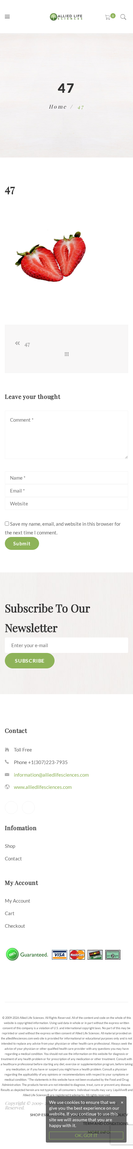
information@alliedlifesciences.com (51, 775)
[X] (11, 807)
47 (27, 344)
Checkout (15, 926)
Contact (13, 858)
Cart (10, 913)
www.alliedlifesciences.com (43, 787)
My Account (17, 901)
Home (58, 106)
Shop (10, 846)
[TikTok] (28, 807)
